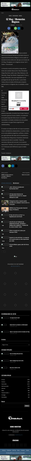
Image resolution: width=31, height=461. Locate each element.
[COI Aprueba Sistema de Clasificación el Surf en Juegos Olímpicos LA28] (5, 195)
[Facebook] (8, 28)
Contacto (23, 450)
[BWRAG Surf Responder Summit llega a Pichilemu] (5, 209)
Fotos (18, 450)
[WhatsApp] (15, 28)
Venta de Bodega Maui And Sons (16, 353)
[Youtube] (25, 445)
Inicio (2, 13)
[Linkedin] (18, 28)
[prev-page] (2, 252)
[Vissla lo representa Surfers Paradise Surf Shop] (5, 333)
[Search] (29, 9)
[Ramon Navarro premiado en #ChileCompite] (3, 326)
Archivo (10, 15)
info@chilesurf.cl (19, 435)
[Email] (22, 28)
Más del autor (16, 183)
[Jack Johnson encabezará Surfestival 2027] (5, 188)
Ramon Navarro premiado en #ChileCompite (19, 324)
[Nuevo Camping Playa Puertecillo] (5, 362)
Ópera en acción (26, 174)
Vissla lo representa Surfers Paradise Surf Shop (20, 331)
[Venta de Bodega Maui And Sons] (5, 355)
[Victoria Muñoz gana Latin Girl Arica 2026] (5, 246)
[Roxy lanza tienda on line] (4, 369)
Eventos (3, 225)
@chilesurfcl (15, 266)
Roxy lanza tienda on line (15, 367)
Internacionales (15, 15)
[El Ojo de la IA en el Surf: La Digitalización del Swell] (5, 216)
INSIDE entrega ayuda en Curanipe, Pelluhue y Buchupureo (7, 176)
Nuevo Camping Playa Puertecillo (16, 360)
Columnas (3, 241)
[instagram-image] (5, 273)
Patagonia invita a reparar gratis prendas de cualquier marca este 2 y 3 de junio (19, 202)
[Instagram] (9, 445)
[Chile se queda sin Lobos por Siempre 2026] (5, 232)
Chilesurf (13, 25)
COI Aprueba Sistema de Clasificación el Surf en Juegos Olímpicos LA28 (17, 195)
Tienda (27, 450)
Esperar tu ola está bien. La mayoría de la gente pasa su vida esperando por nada (19, 239)
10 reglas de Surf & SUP (15, 317)
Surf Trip (14, 450)
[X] (12, 28)
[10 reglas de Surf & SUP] (5, 319)
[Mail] (17, 445)
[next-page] (5, 252)
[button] (2, 9)
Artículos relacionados (6, 183)
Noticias (20, 15)
